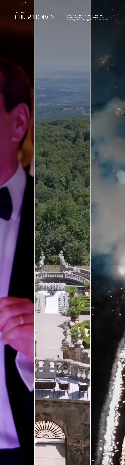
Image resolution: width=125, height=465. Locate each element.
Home (16, 12)
